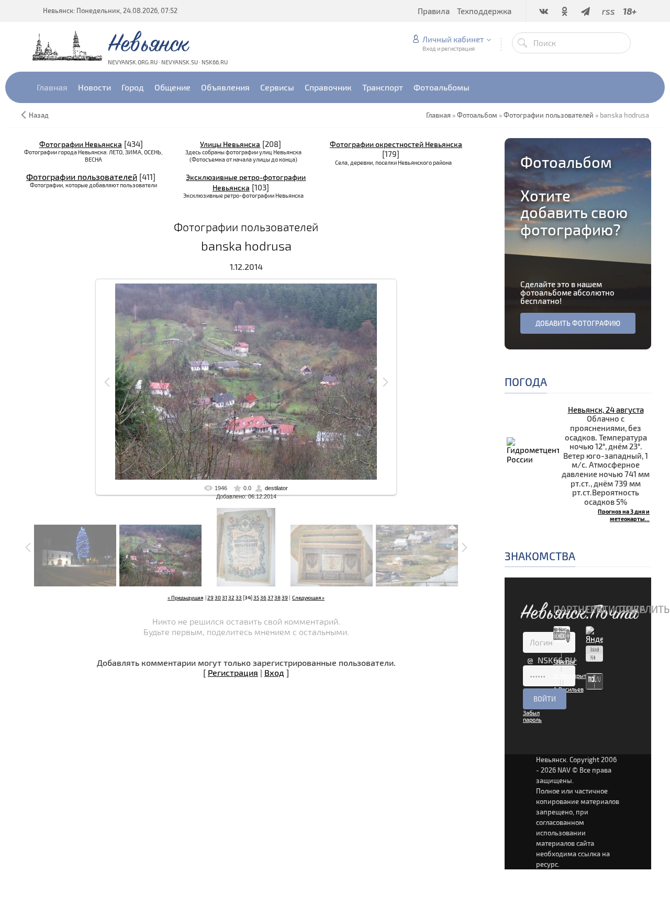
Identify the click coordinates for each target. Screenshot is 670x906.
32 (231, 597)
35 (256, 597)
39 (285, 597)
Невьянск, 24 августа (606, 409)
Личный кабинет (453, 39)
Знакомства (540, 555)
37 (270, 597)
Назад (39, 115)
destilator (276, 488)
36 (263, 597)
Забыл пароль (532, 716)
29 (210, 597)
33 (239, 597)
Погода (526, 381)
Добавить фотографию (577, 323)
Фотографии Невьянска (80, 144)
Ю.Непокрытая (573, 675)
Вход (274, 672)
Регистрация (233, 672)
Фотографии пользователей (81, 177)
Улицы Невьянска (230, 144)
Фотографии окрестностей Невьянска (396, 144)
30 (218, 597)
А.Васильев (568, 689)
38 (277, 597)
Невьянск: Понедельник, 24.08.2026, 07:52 (110, 10)
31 (224, 597)
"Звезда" (565, 661)
